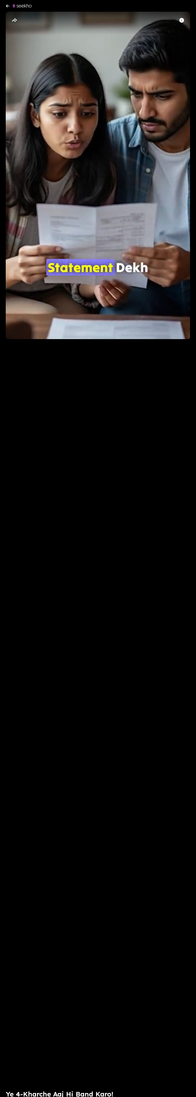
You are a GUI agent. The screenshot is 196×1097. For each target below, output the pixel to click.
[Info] (181, 20)
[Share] (14, 20)
